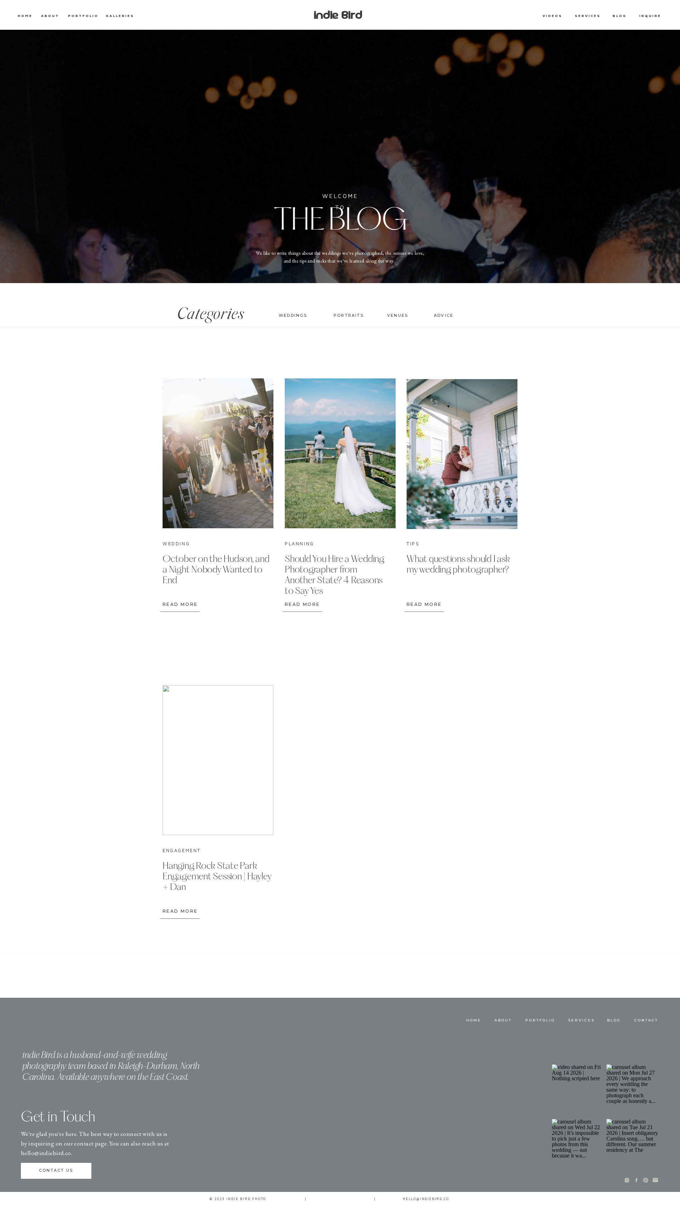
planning (299, 543)
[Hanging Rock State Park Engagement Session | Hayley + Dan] (218, 760)
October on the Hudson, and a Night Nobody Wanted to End (216, 570)
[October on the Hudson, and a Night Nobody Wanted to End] (218, 453)
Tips (413, 543)
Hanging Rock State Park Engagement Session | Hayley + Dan (217, 877)
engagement (182, 850)
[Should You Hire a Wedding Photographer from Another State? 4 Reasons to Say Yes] (340, 453)
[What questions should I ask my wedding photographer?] (462, 454)
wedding (176, 543)
